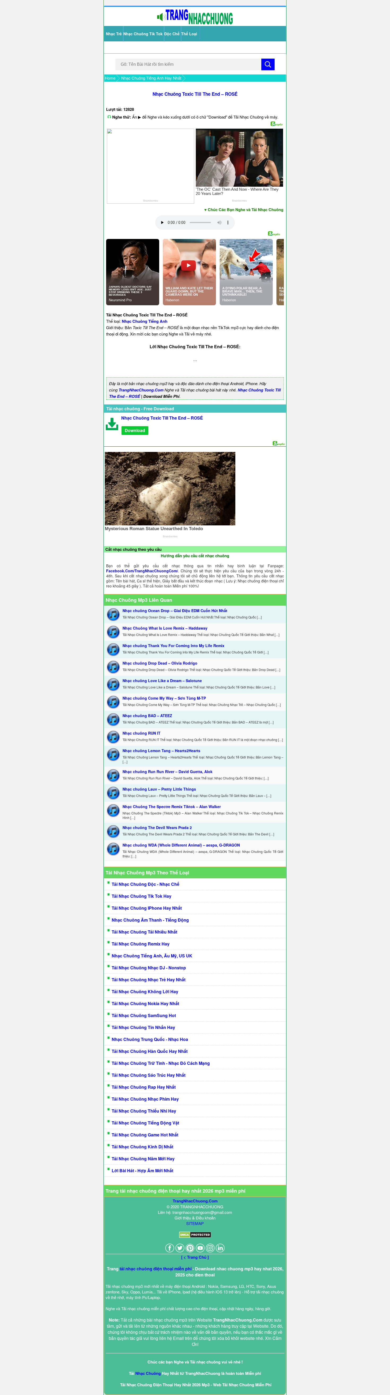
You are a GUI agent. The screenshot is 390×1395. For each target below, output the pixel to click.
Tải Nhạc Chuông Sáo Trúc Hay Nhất (148, 1075)
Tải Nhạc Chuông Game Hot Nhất (145, 1135)
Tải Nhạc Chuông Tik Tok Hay (141, 896)
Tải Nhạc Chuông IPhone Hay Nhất (147, 908)
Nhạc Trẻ (114, 33)
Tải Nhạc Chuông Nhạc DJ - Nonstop (149, 968)
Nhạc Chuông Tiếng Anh (144, 321)
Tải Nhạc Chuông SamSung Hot (144, 1015)
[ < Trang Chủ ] (195, 1257)
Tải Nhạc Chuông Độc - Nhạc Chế (145, 884)
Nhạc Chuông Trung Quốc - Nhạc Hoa (150, 1039)
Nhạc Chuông (148, 1373)
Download (135, 430)
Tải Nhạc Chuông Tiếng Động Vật (145, 1123)
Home (110, 78)
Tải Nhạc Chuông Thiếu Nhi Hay (144, 1111)
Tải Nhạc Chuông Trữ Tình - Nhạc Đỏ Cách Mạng (161, 1063)
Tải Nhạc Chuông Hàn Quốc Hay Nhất (150, 1051)
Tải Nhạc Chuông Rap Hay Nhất (144, 1087)
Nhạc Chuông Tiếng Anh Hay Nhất (151, 78)
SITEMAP (195, 1223)
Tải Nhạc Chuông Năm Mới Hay (143, 1159)
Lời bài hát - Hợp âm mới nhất (142, 1170)
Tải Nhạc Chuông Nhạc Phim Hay (145, 1099)
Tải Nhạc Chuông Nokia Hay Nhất (145, 1003)
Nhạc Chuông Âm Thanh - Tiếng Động (150, 920)
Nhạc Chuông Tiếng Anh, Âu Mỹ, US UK (152, 956)
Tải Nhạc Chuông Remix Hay (141, 944)
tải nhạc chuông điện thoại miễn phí (156, 1269)
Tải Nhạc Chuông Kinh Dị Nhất (142, 1147)
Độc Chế (172, 33)
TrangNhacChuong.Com (141, 390)
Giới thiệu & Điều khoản (195, 1217)
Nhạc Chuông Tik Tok (143, 33)
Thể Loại (189, 33)
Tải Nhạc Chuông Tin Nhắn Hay (143, 1027)
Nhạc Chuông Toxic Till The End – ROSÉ (195, 94)
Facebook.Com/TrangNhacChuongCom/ (142, 570)
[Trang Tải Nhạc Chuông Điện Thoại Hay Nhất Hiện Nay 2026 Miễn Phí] (195, 23)
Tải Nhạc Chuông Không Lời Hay (145, 991)
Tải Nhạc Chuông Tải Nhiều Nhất (144, 932)
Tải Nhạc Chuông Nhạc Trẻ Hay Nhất (148, 980)
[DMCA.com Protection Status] (195, 1236)
